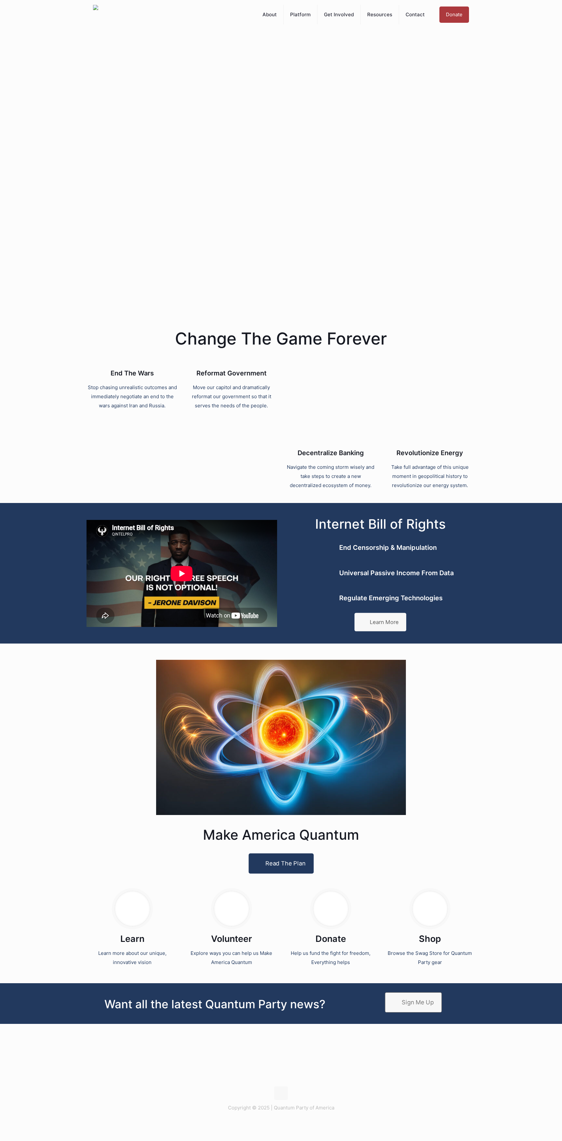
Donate (454, 14)
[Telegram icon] (274, 1120)
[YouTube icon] (294, 1120)
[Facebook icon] (280, 1120)
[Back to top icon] (281, 1093)
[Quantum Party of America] (95, 14)
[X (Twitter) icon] (267, 1120)
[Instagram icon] (287, 1120)
